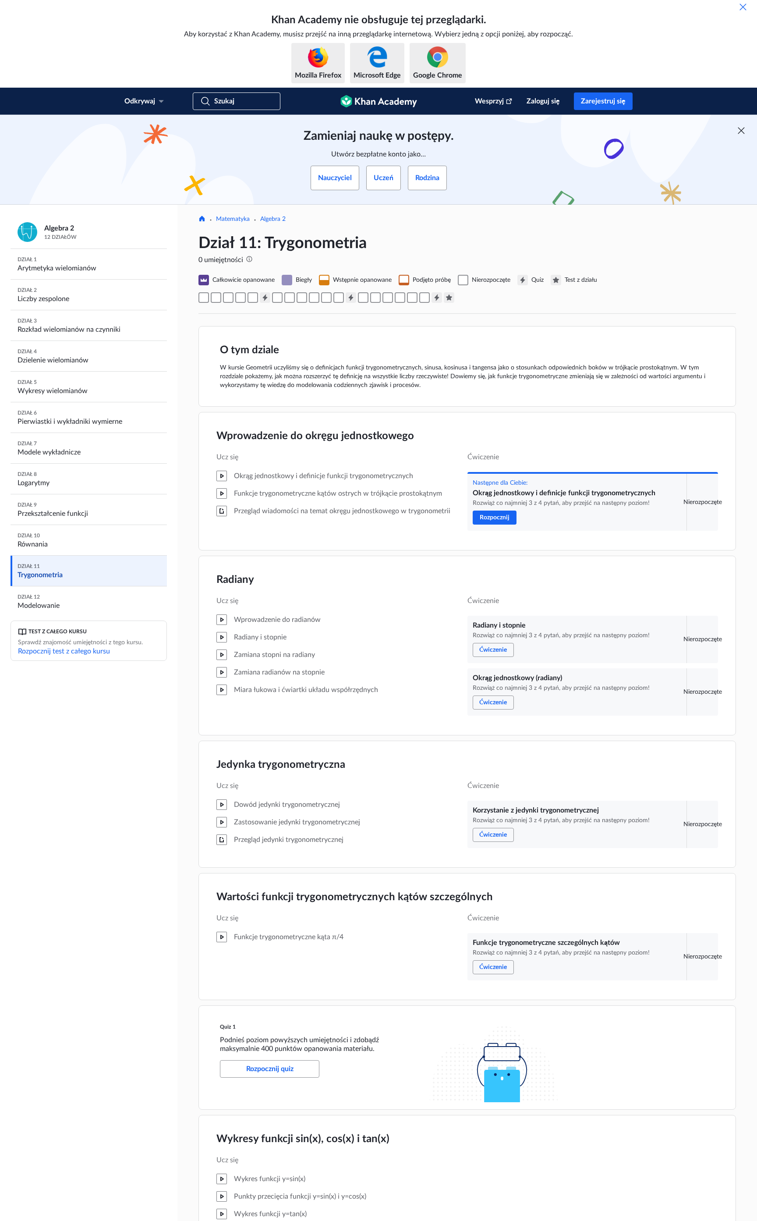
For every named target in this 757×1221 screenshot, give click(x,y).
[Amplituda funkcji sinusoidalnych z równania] (314, 297)
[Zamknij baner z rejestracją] (741, 130)
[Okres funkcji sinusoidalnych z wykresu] (302, 297)
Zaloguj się (543, 101)
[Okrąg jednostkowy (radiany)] (228, 297)
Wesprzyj (489, 101)
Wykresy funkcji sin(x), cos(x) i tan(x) (302, 1139)
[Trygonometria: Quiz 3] (437, 297)
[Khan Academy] (378, 101)
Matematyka (233, 219)
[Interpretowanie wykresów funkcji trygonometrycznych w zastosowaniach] (400, 297)
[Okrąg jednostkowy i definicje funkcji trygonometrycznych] (203, 297)
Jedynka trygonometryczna (280, 765)
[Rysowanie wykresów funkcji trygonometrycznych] (363, 297)
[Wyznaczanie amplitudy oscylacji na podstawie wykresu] (289, 297)
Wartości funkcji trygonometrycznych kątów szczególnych (354, 897)
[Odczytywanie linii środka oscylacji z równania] (326, 297)
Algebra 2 (273, 219)
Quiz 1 (228, 1026)
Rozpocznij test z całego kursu (64, 651)
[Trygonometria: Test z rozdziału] (449, 297)
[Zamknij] (743, 7)
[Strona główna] (201, 219)
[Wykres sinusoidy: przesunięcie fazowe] (387, 297)
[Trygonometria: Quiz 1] (265, 297)
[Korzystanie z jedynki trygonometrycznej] (240, 297)
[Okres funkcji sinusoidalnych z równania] (338, 297)
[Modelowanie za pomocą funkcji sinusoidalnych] (412, 297)
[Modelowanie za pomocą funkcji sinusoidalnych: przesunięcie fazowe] (424, 297)
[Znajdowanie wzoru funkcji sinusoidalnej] (375, 297)
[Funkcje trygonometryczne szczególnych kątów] (253, 297)
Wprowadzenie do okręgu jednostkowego (315, 436)
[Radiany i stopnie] (216, 297)
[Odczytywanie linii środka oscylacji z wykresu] (277, 297)
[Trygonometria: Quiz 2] (351, 297)
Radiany (235, 580)
